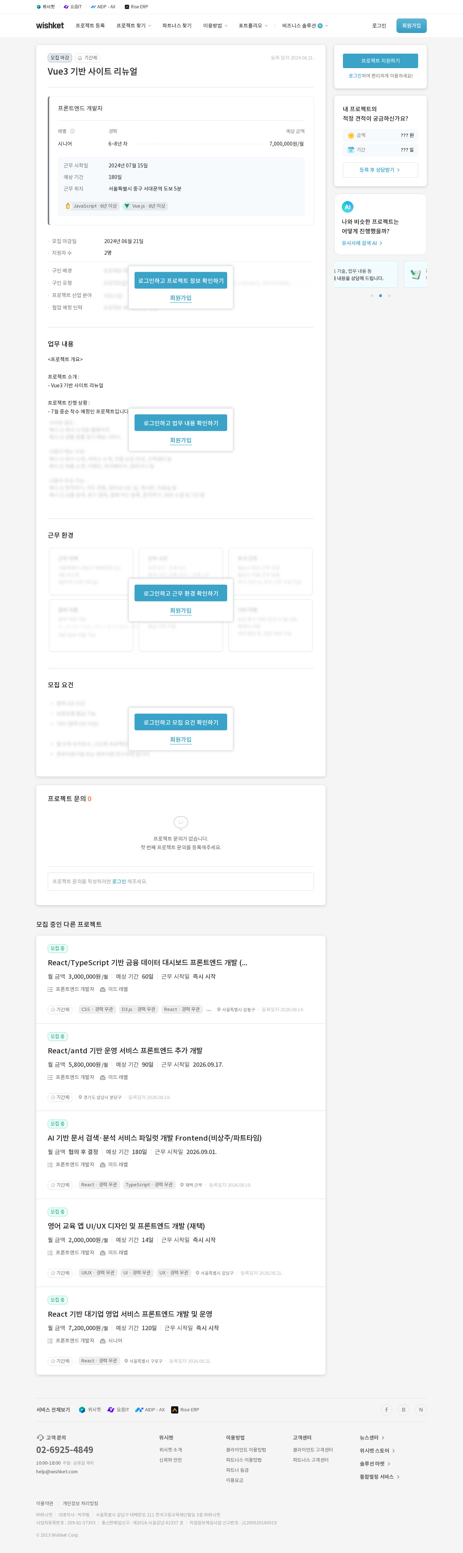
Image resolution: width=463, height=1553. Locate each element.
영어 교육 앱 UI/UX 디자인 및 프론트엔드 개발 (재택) (126, 1226)
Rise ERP (189, 1410)
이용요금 (234, 1480)
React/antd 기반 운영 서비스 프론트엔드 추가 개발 (125, 1051)
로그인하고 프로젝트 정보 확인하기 (181, 280)
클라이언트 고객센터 (313, 1450)
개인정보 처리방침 (80, 1503)
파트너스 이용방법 (244, 1460)
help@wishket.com (57, 1472)
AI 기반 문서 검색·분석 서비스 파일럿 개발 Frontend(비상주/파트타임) (155, 1138)
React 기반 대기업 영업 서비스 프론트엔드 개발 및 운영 (130, 1314)
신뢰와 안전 (170, 1460)
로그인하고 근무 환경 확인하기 (181, 593)
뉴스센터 (369, 1438)
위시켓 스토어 (374, 1451)
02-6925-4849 (64, 1450)
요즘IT (123, 1410)
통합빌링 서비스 (377, 1477)
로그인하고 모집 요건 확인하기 (181, 722)
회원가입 (181, 297)
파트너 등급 (237, 1470)
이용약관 (45, 1503)
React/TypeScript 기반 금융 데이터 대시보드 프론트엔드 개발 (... (147, 962)
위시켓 (94, 1410)
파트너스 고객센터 (311, 1460)
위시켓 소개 (170, 1450)
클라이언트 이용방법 (246, 1450)
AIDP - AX (155, 1410)
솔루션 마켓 (372, 1464)
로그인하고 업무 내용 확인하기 (181, 422)
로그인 (119, 881)
